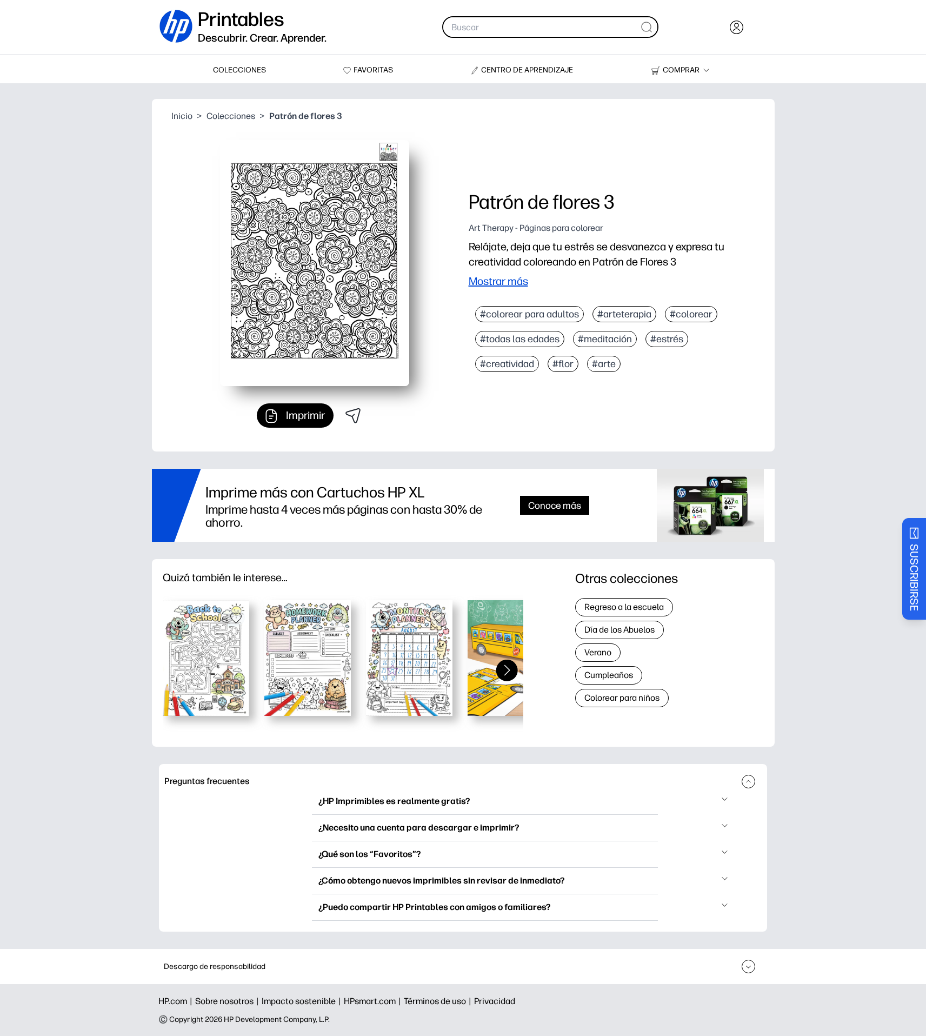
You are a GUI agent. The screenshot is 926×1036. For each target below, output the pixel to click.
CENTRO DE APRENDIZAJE (527, 70)
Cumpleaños (608, 675)
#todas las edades (519, 339)
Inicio (181, 116)
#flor (563, 364)
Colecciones (230, 116)
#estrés (666, 339)
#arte (604, 364)
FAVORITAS (373, 70)
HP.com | (176, 1001)
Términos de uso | (439, 1001)
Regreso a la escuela (624, 607)
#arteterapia (624, 314)
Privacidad (494, 1001)
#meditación (605, 339)
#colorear (691, 314)
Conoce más (554, 505)
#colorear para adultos (529, 314)
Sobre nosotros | (228, 1001)
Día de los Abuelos (619, 630)
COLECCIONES (239, 70)
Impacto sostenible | (303, 1001)
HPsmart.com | (374, 1001)
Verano (597, 652)
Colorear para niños (621, 698)
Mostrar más (498, 281)
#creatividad (507, 364)
